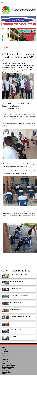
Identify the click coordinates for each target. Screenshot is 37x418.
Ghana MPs (5, 370)
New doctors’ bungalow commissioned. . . (21, 316)
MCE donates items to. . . (16, 302)
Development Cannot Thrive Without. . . (20, 274)
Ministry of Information (8, 367)
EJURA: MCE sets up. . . (16, 288)
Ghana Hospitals (6, 372)
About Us (4, 350)
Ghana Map (5, 355)
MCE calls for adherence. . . (17, 281)
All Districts (5, 351)
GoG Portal (5, 362)
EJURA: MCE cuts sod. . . (16, 309)
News (3, 353)
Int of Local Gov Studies (8, 365)
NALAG (4, 373)
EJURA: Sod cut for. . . (16, 323)
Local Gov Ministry (7, 363)
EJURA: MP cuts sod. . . (16, 330)
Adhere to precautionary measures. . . (20, 295)
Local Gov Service (6, 368)
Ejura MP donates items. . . (17, 336)
